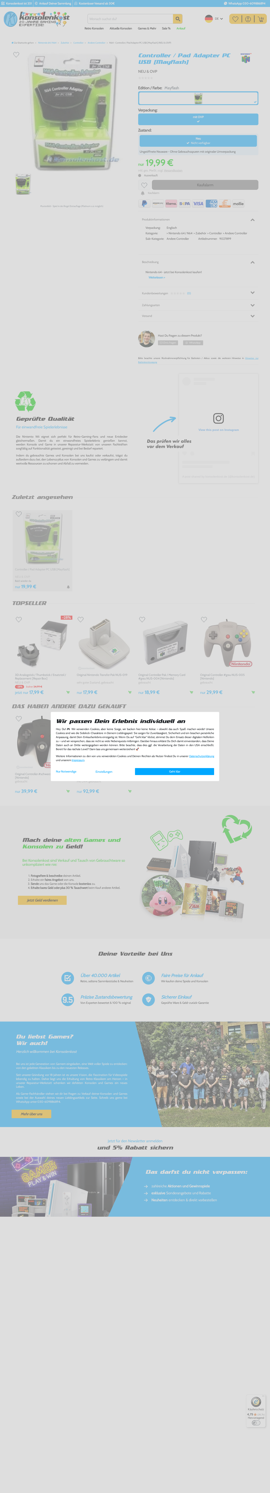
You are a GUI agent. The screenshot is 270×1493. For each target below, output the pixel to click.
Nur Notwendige (66, 771)
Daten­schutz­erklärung (201, 756)
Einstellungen (104, 772)
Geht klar (174, 771)
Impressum (78, 760)
